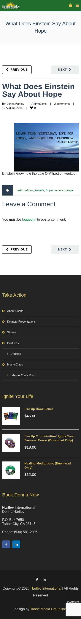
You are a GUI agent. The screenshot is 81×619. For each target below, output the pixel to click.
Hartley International (45, 588)
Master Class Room (23, 375)
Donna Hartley (15, 103)
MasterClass (15, 364)
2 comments (62, 103)
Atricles (16, 353)
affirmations (25, 190)
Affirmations (39, 103)
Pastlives (13, 343)
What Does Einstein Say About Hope (38, 90)
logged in (29, 219)
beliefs (39, 190)
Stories (11, 332)
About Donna (15, 311)
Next (62, 69)
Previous (19, 69)
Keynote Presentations (21, 321)
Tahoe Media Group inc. (48, 609)
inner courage (63, 190)
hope (49, 190)
